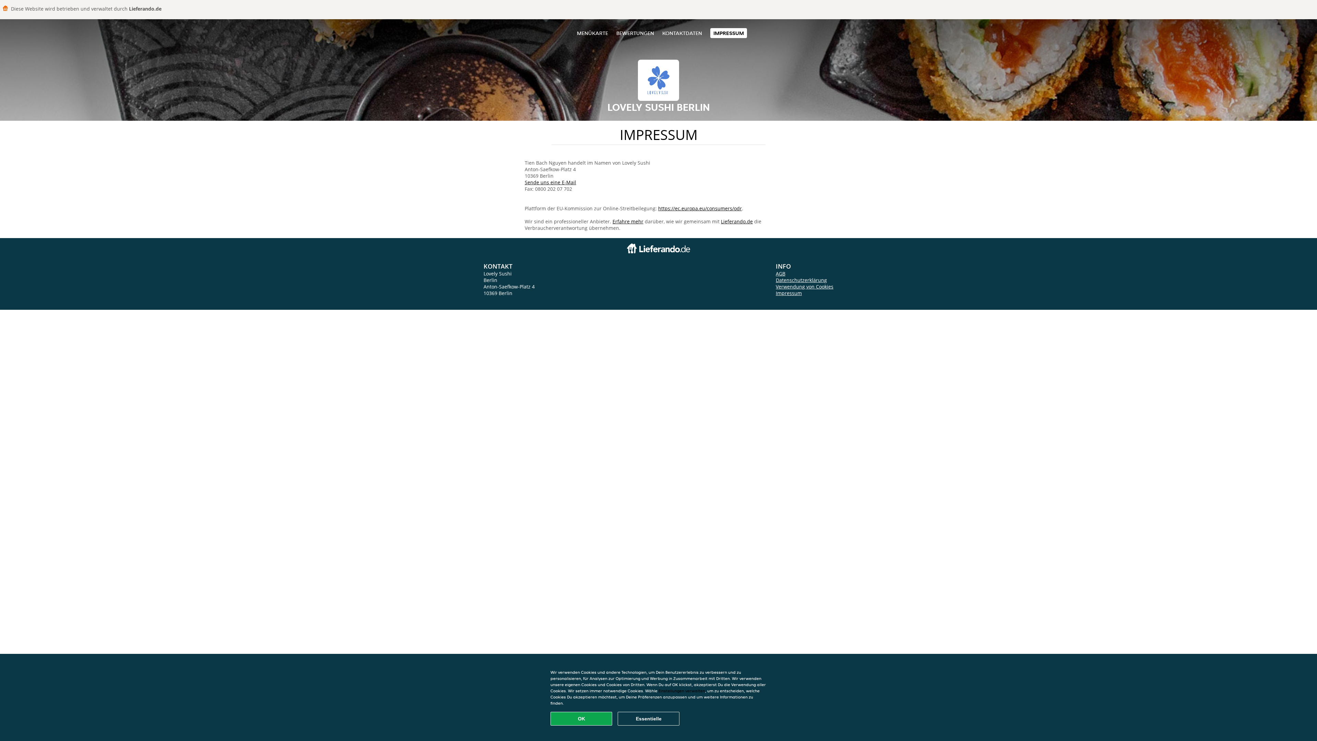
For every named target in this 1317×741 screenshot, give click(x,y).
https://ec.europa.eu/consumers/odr (700, 208)
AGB (780, 273)
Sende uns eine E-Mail (550, 182)
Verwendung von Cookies (804, 286)
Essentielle (649, 718)
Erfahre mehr (628, 221)
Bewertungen (635, 33)
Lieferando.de (737, 221)
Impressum (728, 33)
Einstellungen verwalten (681, 690)
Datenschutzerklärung (801, 280)
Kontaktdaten (682, 33)
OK (581, 718)
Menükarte (592, 33)
